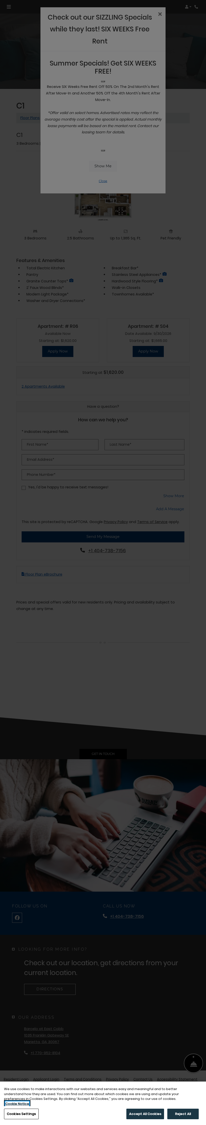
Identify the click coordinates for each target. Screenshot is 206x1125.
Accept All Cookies (145, 1113)
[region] (103, 1103)
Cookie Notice (17, 1103)
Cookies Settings (21, 1113)
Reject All (183, 1113)
